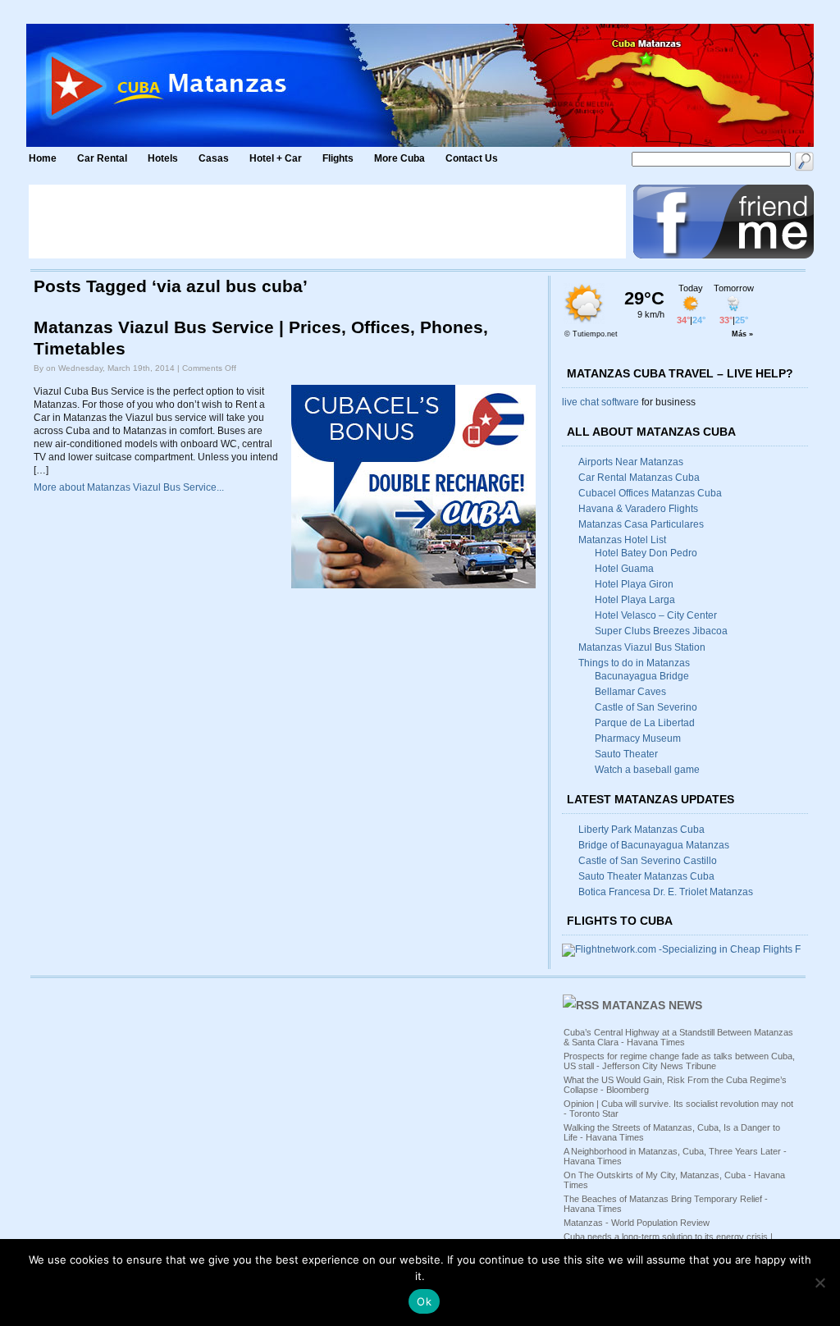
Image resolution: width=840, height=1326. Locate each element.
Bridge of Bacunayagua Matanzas (653, 845)
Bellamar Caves (630, 691)
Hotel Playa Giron (634, 584)
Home (43, 158)
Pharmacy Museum (638, 738)
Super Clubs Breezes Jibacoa (661, 631)
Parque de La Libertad (645, 723)
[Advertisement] (327, 221)
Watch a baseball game (647, 769)
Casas (214, 158)
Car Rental (102, 158)
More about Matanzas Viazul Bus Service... (129, 487)
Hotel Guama (624, 568)
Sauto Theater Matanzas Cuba (646, 876)
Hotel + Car (275, 158)
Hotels (163, 158)
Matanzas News (652, 1005)
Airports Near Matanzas (630, 462)
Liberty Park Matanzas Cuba (641, 829)
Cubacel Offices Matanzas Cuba (650, 493)
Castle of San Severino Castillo (647, 860)
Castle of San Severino (646, 707)
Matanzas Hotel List (622, 540)
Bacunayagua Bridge (642, 676)
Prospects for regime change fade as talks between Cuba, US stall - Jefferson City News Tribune (679, 1061)
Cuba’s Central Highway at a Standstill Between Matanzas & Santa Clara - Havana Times (678, 1037)
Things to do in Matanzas (634, 663)
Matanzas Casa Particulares (641, 524)
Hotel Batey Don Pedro (646, 553)
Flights (338, 158)
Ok (424, 1301)
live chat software (600, 402)
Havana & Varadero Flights (638, 508)
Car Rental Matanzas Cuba (639, 477)
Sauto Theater (626, 754)
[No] (819, 1282)
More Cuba (399, 158)
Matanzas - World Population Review (637, 1223)
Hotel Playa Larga (635, 600)
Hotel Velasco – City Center (656, 615)
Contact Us (471, 158)
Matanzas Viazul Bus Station (641, 647)
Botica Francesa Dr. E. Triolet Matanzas (665, 892)
